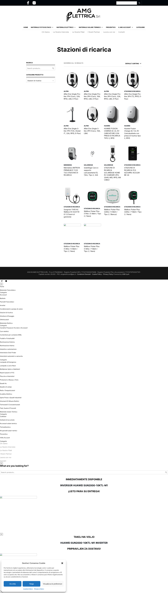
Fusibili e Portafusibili (7, 338)
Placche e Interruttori (7, 376)
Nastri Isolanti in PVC (7, 373)
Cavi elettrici (4, 331)
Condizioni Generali (84, 274)
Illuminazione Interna (7, 345)
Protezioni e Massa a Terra (9, 380)
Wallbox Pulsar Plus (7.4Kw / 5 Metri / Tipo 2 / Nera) (71, 248)
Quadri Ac (3, 383)
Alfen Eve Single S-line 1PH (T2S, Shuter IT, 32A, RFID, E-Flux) (72, 130)
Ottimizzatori (4, 319)
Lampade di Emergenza (8, 362)
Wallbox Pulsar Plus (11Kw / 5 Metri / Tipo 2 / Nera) (92, 213)
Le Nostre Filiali (78, 32)
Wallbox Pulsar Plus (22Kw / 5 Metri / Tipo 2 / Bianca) (112, 211)
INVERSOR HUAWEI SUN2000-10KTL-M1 (84, 485)
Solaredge (88, 165)
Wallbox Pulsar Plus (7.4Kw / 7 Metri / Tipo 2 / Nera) (91, 248)
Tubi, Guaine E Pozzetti (8, 408)
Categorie (140, 27)
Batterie (2, 298)
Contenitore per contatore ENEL (11, 335)
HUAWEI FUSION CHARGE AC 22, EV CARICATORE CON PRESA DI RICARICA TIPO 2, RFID (112, 133)
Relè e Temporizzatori (7, 390)
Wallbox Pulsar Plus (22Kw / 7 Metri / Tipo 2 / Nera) (132, 211)
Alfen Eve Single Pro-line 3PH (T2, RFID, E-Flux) (132, 96)
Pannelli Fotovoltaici (7, 302)
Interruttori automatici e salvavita (11, 356)
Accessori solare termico (8, 423)
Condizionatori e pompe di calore (11, 309)
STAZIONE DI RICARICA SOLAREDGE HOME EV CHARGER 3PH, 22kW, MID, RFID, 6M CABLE (112, 174)
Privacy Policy (39, 589)
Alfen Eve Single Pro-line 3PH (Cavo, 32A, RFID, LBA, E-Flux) (112, 96)
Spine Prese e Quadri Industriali (10, 397)
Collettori (3, 416)
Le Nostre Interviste (61, 32)
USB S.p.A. (126, 274)
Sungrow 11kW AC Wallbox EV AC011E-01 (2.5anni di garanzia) (72, 213)
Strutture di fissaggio (7, 316)
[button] (62, 563)
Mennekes (68, 165)
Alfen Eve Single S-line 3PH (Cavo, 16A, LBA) (92, 130)
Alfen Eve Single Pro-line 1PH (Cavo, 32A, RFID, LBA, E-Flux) (72, 96)
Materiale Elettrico (65, 27)
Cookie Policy (28, 589)
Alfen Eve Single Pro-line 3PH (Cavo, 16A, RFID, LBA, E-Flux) (92, 96)
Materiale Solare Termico (90, 27)
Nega (31, 584)
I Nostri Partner (94, 32)
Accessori (3, 295)
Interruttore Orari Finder (8, 353)
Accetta (12, 584)
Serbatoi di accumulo (7, 420)
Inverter (2, 305)
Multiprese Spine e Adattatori (10, 369)
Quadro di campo (6, 387)
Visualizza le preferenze (52, 584)
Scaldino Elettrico (6, 394)
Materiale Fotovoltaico (41, 27)
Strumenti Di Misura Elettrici (9, 401)
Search (53, 68)
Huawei (107, 126)
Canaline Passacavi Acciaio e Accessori (14, 328)
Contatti (121, 32)
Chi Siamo (46, 32)
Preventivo (110, 27)
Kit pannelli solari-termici (8, 431)
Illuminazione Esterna (7, 342)
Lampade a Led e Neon (8, 366)
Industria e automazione (8, 349)
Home (25, 27)
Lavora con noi (109, 32)
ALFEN (66, 91)
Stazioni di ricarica (132, 91)
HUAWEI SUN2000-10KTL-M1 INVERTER (84, 542)
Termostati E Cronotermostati (10, 405)
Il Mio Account (124, 27)
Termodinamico (5, 427)
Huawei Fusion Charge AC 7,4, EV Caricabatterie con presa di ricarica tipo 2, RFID (132, 133)
